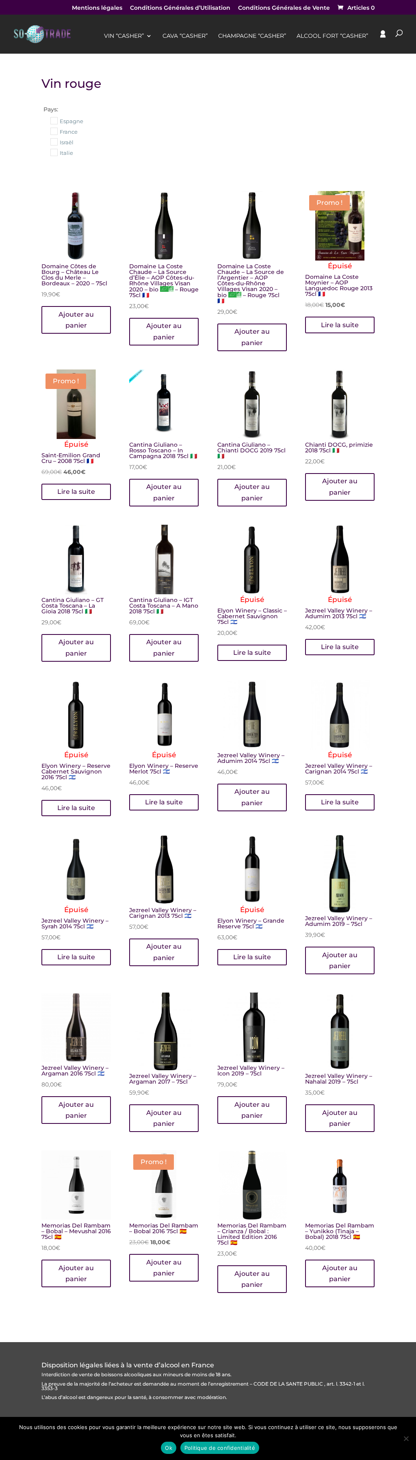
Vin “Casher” (124, 36)
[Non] (406, 1438)
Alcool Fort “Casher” (332, 36)
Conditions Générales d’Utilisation (180, 8)
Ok (168, 1448)
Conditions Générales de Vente (284, 8)
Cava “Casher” (185, 36)
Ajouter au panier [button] (76, 320)
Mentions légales (97, 8)
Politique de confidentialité (219, 1448)
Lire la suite (340, 325)
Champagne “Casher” (252, 36)
